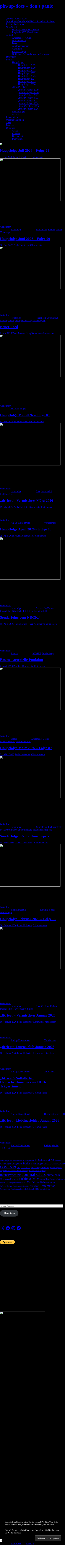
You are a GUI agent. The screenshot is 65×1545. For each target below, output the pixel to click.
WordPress (16, 1543)
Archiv (15, 114)
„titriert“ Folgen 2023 (28, 100)
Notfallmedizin (19, 40)
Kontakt (16, 133)
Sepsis (52, 909)
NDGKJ (36, 653)
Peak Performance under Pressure (16, 829)
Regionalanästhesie (15, 24)
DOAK (23, 1168)
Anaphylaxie (17, 1160)
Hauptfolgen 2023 (27, 76)
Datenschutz (18, 136)
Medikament (60, 1179)
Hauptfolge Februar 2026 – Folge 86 (28, 919)
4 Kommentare (41, 842)
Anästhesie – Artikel (21, 37)
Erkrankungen (19, 51)
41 (9, 1148)
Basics (15, 43)
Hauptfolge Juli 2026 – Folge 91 (24, 150)
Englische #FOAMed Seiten (25, 32)
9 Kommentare (36, 421)
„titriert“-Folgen (19, 87)
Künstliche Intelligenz (22, 611)
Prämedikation (6, 1186)
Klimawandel (5, 1179)
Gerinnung (17, 48)
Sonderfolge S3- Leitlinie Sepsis (24, 836)
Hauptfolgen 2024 (27, 78)
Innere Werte (12, 117)
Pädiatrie (34, 1185)
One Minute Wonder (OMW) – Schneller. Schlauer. (30, 21)
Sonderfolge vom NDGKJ (20, 617)
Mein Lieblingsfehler (10, 1182)
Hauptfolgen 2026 (27, 84)
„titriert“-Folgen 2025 (28, 106)
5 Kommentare (36, 157)
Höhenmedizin (34, 1171)
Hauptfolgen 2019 (27, 65)
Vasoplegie (5, 232)
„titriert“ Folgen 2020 (28, 92)
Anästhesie (41, 317)
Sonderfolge (48, 653)
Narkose (23, 1183)
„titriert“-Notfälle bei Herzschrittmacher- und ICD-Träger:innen (23, 1082)
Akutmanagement (20, 46)
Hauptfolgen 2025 (27, 81)
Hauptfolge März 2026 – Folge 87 (26, 748)
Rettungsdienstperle (42, 829)
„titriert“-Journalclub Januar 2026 (27, 1047)
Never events (19, 1009)
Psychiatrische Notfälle (21, 1186)
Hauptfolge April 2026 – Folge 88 (25, 529)
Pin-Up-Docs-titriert (20, 522)
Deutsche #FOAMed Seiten (25, 29)
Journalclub (41, 229)
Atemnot (58, 1160)
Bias (38, 491)
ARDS (50, 1160)
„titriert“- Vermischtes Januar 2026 (27, 1015)
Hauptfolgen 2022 (27, 73)
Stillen (30, 1009)
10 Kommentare (38, 535)
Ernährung (35, 1167)
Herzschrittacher (52, 1114)
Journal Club (6, 1009)
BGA (43, 1164)
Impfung (42, 1171)
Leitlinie (44, 909)
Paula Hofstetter (20, 157)
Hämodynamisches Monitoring (17, 1171)
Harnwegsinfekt (56, 1168)
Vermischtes (50, 522)
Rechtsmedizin (5, 1189)
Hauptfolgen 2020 (27, 68)
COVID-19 (8, 1167)
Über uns (10, 128)
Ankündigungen (18, 408)
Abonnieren (9, 1213)
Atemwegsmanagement (11, 1163)
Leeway (30, 1543)
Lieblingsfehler (55, 229)
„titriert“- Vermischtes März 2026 (26, 500)
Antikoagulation (28, 1160)
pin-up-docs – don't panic (26, 6)
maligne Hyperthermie (47, 1179)
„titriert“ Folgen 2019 (28, 89)
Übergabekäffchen (15, 119)
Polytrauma (51, 1182)
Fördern (10, 125)
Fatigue (53, 1006)
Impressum (17, 139)
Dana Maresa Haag (21, 333)
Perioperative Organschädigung (30, 320)
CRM (18, 1168)
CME (8, 122)
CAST (15, 130)
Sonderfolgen (18, 111)
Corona (54, 1164)
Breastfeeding (42, 1006)
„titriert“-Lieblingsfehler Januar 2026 (29, 1120)
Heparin (3, 1171)
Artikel (9, 35)
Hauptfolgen (18, 62)
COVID (61, 1163)
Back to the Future (45, 608)
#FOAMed (11, 27)
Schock (30, 1189)
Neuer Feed (9, 327)
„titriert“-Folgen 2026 (16, 18)
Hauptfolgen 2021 (27, 70)
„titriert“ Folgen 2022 (28, 98)
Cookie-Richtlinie (14, 1533)
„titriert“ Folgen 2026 (28, 109)
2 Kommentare (40, 1127)
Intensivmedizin (7, 741)
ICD (63, 1114)
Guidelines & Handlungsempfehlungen (30, 54)
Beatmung (36, 1163)
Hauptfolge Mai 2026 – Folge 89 (25, 415)
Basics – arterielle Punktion (21, 660)
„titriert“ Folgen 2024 (28, 103)
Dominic (17, 666)
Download (11, 57)
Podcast (9, 59)
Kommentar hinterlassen (43, 333)
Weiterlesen (5, 227)
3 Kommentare (40, 1092)
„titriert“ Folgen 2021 (28, 95)
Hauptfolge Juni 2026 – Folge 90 (25, 239)
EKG (28, 1168)
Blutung (48, 1164)
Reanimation (47, 1185)
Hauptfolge (16, 229)
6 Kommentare (36, 245)
